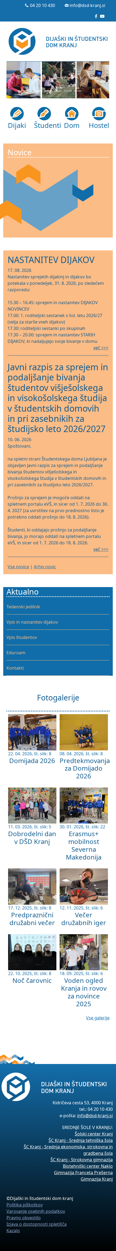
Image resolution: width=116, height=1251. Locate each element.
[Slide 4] (68, 91)
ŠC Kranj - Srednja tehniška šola (81, 1140)
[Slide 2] (48, 91)
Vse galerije (98, 1018)
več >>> (100, 348)
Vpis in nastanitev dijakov (32, 622)
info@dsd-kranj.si (87, 5)
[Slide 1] (39, 91)
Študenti (44, 125)
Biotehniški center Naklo (88, 1166)
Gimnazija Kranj (97, 1179)
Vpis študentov (21, 637)
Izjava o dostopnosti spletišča (36, 1224)
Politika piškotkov (24, 1205)
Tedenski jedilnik (23, 607)
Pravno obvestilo (23, 1218)
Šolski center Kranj (94, 1134)
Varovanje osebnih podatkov (35, 1211)
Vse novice (18, 567)
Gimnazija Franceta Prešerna (83, 1172)
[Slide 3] (58, 91)
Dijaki (17, 125)
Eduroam (15, 653)
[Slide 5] (77, 91)
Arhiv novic (45, 567)
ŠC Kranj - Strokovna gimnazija (81, 1160)
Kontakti (15, 668)
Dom (72, 125)
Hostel (99, 125)
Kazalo (13, 1231)
